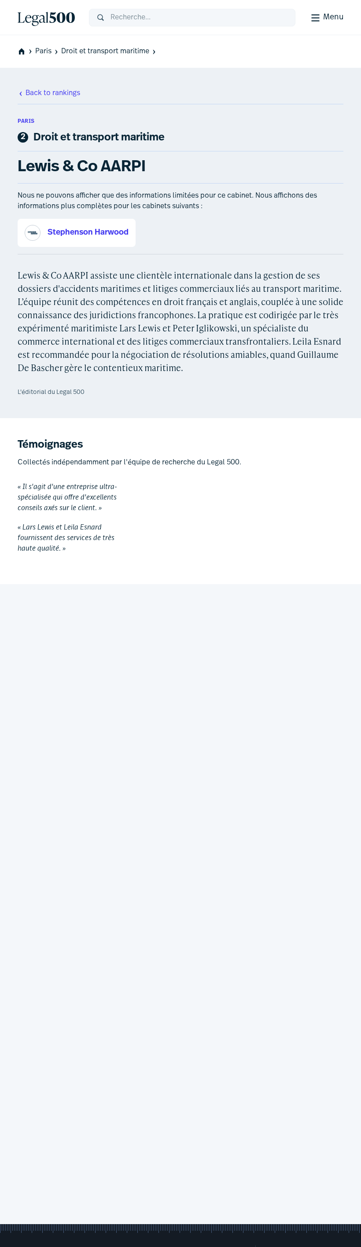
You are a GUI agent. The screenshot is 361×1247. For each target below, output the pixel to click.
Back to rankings (53, 93)
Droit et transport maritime (105, 51)
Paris (43, 51)
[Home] (46, 17)
